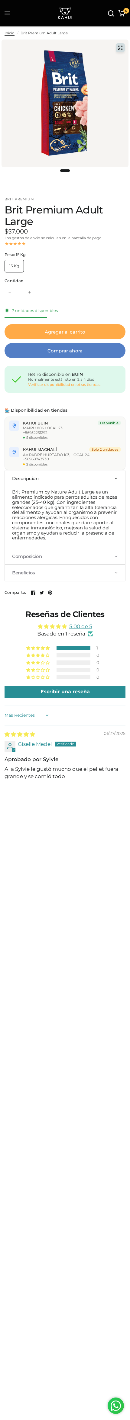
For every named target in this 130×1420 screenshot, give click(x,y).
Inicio (10, 33)
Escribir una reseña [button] (65, 691)
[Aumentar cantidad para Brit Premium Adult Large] (29, 292)
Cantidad (14, 281)
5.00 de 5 (80, 626)
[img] (20, 734)
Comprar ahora (65, 351)
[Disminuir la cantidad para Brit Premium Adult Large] (10, 292)
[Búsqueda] (111, 13)
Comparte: (15, 592)
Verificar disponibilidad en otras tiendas (64, 384)
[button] (65, 478)
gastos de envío (26, 238)
